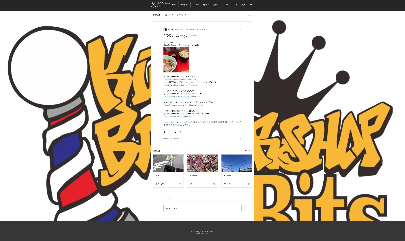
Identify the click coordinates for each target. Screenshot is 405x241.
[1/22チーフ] (236, 163)
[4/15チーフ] (202, 163)
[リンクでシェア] (180, 132)
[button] (249, 15)
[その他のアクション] (240, 29)
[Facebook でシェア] (164, 132)
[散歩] (168, 163)
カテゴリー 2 (181, 15)
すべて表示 (248, 150)
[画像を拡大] (176, 59)
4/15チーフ (194, 175)
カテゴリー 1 (169, 15)
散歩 (157, 175)
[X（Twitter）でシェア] (170, 132)
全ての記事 (156, 15)
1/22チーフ (228, 175)
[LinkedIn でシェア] (175, 132)
